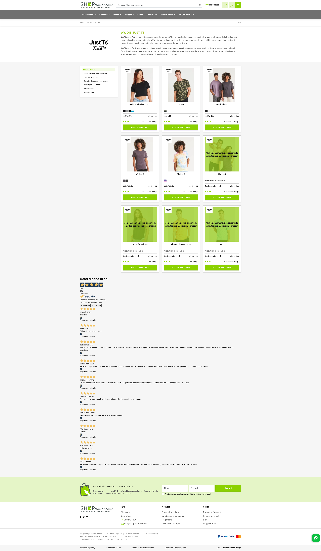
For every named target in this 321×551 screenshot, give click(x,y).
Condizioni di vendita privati (175, 548)
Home (82, 22)
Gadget (116, 14)
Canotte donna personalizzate (95, 81)
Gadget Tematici (186, 14)
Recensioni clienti (211, 516)
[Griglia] (238, 22)
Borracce (152, 14)
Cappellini (103, 14)
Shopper (128, 14)
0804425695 (214, 5)
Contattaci (126, 516)
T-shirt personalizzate (92, 85)
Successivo (96, 305)
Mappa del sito (210, 523)
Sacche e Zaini (167, 14)
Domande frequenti (212, 512)
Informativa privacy (87, 548)
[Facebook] (80, 517)
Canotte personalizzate (93, 77)
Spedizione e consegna (173, 516)
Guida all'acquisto (170, 512)
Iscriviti (228, 488)
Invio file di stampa (171, 523)
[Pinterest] (84, 517)
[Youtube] (87, 517)
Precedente (85, 305)
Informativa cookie (113, 548)
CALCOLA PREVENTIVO (140, 127)
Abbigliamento (88, 14)
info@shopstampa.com (135, 523)
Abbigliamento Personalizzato (95, 73)
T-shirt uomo (89, 92)
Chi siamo (125, 512)
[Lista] (240, 22)
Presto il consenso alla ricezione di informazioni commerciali (188, 494)
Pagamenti (167, 519)
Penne (140, 14)
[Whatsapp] (316, 538)
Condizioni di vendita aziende (143, 548)
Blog (205, 519)
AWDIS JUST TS (93, 22)
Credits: (229, 548)
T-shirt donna (89, 89)
